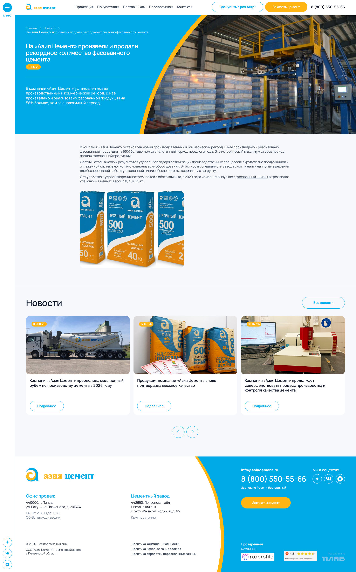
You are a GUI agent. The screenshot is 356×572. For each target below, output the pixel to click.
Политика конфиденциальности (155, 544)
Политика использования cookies (156, 549)
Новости (50, 28)
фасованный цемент (252, 177)
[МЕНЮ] (7, 7)
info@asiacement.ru (259, 470)
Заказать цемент (286, 7)
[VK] (7, 553)
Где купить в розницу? (237, 7)
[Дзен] (7, 542)
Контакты (184, 7)
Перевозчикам (161, 7)
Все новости (323, 302)
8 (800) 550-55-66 (328, 7)
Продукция (84, 7)
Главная (31, 28)
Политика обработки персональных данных (163, 554)
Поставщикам (134, 7)
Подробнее (46, 406)
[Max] (7, 564)
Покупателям (108, 7)
